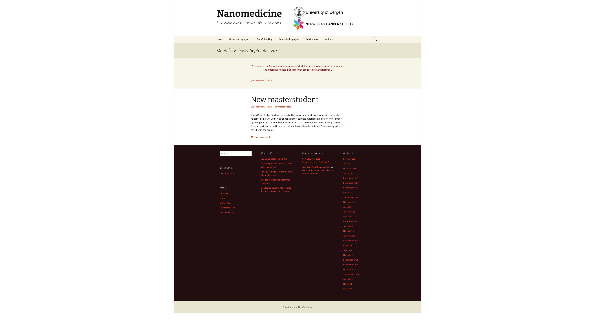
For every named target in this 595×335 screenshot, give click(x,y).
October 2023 (349, 168)
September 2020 (351, 197)
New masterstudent (285, 99)
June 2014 (348, 279)
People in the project (289, 39)
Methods (328, 39)
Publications (312, 39)
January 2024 (349, 163)
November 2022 (350, 178)
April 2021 (347, 192)
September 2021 (351, 187)
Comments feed (227, 207)
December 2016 (350, 221)
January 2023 (349, 173)
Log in (222, 198)
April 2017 (347, 216)
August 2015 (349, 245)
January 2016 (349, 235)
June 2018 (348, 206)
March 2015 (348, 255)
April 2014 (347, 288)
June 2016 (348, 226)
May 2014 (347, 283)
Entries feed (225, 202)
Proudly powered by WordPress (297, 307)
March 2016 (348, 231)
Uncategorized (284, 106)
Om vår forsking (264, 39)
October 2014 (349, 269)
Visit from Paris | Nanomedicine (316, 166)
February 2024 (349, 158)
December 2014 (350, 259)
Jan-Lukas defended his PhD (274, 158)
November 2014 (350, 264)
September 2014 (351, 274)
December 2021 (350, 182)
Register (224, 193)
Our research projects (239, 39)
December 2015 (350, 240)
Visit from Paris (325, 162)
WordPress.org (227, 212)
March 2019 (348, 202)
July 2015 (347, 250)
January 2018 (349, 211)
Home (220, 39)
